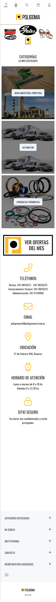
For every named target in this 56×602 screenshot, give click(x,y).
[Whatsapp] (6, 574)
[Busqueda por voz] (16, 5)
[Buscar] (26, 5)
